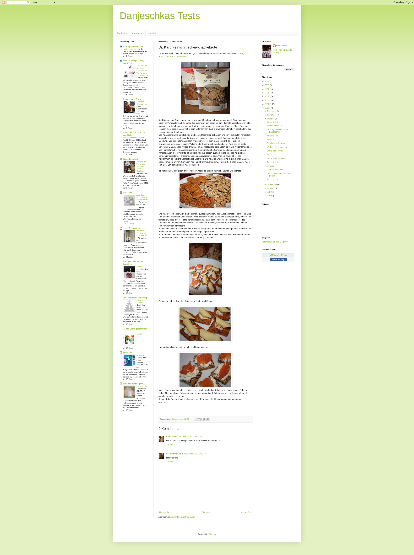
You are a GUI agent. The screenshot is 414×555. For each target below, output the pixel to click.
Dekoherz (127, 192)
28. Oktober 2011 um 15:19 (190, 437)
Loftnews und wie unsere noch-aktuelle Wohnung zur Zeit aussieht (141, 70)
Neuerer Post (165, 512)
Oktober (271, 119)
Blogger (212, 534)
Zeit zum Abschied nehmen (134, 138)
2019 (267, 81)
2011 (267, 108)
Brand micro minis (275, 151)
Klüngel (139, 334)
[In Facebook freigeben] (205, 419)
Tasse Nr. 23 (272, 122)
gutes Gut (127, 353)
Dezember (272, 111)
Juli (269, 192)
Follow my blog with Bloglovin (275, 242)
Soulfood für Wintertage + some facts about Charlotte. (141, 166)
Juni (269, 196)
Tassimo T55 (272, 136)
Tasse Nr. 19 (272, 179)
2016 (267, 89)
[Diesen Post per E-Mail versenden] (195, 419)
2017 (267, 85)
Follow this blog (278, 260)
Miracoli (270, 166)
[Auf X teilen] (202, 419)
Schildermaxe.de (274, 126)
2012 (267, 104)
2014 (267, 96)
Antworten (170, 445)
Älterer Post (246, 512)
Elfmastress (172, 437)
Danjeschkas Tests (160, 15)
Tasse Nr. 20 (272, 162)
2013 (267, 100)
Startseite (122, 33)
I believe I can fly (130, 49)
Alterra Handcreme (275, 170)
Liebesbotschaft (130, 159)
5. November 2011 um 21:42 (194, 454)
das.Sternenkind (173, 454)
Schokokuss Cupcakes (277, 143)
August (270, 188)
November (272, 115)
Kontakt (152, 33)
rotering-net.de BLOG (133, 46)
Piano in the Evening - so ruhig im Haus (141, 233)
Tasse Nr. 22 (272, 139)
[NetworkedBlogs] (278, 255)
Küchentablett (141, 386)
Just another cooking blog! (135, 298)
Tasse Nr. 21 (272, 155)
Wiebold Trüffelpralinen (277, 147)
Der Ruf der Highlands (277, 158)
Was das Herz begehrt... (134, 384)
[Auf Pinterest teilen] (208, 419)
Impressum (137, 33)
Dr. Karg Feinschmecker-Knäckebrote (278, 131)
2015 (267, 93)
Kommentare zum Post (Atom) (182, 517)
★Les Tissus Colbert (132, 228)
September (272, 184)
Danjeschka (281, 46)
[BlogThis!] (199, 419)
